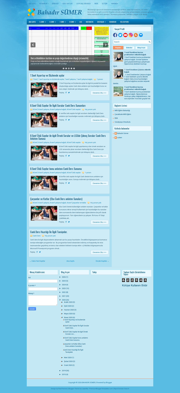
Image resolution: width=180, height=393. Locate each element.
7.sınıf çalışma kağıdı (84, 79)
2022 (64, 292)
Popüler (118, 48)
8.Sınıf (72, 21)
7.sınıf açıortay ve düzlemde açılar (51, 79)
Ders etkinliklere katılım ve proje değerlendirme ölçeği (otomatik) (59, 58)
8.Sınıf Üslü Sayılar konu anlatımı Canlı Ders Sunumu (56, 168)
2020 (64, 300)
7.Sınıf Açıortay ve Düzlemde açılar (47, 75)
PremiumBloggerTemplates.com (101, 389)
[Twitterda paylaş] (68, 93)
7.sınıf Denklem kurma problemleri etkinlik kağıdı (135, 53)
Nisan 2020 (68, 317)
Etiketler (129, 48)
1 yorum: (100, 79)
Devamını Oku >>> (99, 93)
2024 (64, 285)
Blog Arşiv (141, 48)
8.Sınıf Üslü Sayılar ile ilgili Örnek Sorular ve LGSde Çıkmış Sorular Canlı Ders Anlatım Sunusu (68, 137)
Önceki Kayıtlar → (102, 261)
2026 (64, 277)
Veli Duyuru (124, 21)
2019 (64, 371)
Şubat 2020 (68, 361)
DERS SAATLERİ (67, 3)
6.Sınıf (53, 21)
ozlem (119, 138)
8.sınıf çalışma (43, 109)
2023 (64, 288)
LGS (80, 21)
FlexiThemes (62, 389)
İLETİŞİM (104, 3)
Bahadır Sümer (122, 133)
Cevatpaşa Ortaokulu (122, 122)
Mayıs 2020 (68, 314)
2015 (64, 374)
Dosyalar (101, 21)
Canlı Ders (36, 236)
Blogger (109, 382)
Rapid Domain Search (121, 389)
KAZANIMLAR (44, 3)
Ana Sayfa (32, 3)
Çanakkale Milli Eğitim (123, 114)
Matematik (89, 21)
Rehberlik (112, 21)
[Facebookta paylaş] (66, 93)
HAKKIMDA (114, 3)
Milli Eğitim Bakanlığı (122, 110)
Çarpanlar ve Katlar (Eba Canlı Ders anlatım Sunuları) (56, 198)
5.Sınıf (43, 21)
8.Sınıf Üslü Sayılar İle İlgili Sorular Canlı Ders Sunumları (58, 105)
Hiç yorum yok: (90, 109)
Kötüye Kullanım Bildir (134, 285)
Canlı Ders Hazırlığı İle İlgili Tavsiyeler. (48, 231)
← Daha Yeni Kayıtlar (37, 261)
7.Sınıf (63, 21)
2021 (64, 296)
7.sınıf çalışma (70, 79)
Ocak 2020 (68, 365)
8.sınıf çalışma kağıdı (58, 109)
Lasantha (85, 389)
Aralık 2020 (68, 302)
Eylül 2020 (68, 306)
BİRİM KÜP (55, 3)
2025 (64, 281)
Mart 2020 (68, 357)
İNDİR (96, 3)
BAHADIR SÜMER (88, 382)
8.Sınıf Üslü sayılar (74, 109)
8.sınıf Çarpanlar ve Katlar (76, 203)
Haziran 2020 (69, 310)
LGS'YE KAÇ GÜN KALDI (83, 3)
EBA (116, 118)
